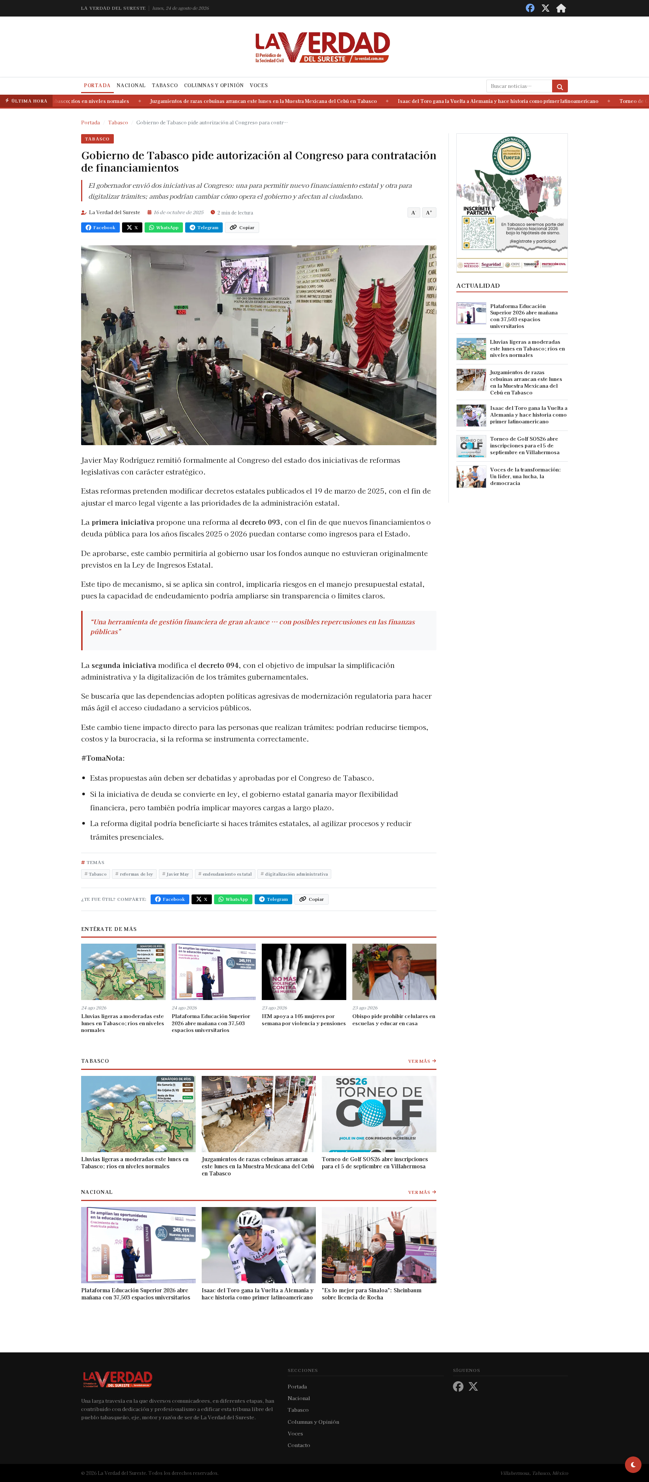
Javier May (178, 874)
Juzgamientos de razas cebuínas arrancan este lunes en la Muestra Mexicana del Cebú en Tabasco (225, 101)
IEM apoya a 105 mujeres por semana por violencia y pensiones (304, 1019)
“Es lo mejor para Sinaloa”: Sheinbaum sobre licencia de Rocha (371, 1294)
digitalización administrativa (296, 874)
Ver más (419, 1061)
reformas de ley (136, 874)
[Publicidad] (512, 202)
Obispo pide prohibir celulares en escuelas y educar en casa (393, 1019)
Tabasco (165, 85)
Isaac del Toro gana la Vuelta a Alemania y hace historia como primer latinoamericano (459, 101)
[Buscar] (560, 86)
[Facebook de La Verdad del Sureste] (530, 8)
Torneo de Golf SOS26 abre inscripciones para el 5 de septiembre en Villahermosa (375, 1162)
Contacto (299, 1445)
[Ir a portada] (561, 8)
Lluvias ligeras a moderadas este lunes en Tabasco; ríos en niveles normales (122, 1022)
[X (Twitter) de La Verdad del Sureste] (545, 8)
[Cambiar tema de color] (633, 1464)
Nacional (131, 85)
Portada (97, 85)
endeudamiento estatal (227, 874)
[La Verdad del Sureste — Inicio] (324, 46)
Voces (259, 85)
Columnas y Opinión (214, 85)
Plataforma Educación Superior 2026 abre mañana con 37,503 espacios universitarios (211, 1022)
